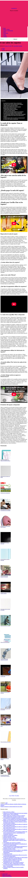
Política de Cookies (6, 875)
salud (6, 802)
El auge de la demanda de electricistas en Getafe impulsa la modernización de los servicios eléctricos (15, 858)
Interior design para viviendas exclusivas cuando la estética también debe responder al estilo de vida (14, 816)
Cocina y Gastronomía (8, 30)
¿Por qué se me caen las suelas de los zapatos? (13, 104)
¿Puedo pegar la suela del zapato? (10, 105)
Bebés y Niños (6, 29)
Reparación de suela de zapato (9, 108)
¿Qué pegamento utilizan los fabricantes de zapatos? (14, 114)
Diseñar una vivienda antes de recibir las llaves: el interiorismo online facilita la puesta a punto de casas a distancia (14, 840)
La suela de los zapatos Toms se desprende (12, 103)
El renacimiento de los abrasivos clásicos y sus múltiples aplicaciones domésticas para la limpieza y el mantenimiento (15, 851)
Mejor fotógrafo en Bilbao (8, 812)
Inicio (4, 28)
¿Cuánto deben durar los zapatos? (10, 109)
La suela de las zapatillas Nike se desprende (12, 113)
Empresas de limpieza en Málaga (10, 835)
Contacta (5, 36)
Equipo (4, 35)
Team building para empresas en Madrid (11, 842)
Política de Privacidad (7, 876)
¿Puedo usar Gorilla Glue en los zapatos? (12, 106)
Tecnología (5, 33)
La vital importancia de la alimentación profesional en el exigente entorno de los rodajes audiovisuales (15, 847)
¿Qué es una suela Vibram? (9, 110)
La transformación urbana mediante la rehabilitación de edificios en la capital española (15, 844)
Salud (4, 31)
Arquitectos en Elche (7, 853)
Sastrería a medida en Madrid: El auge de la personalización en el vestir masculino (12, 860)
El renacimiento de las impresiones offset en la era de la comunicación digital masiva (15, 855)
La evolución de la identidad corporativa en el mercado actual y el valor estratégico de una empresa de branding (15, 818)
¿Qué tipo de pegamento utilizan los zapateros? (13, 111)
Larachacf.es (14, 8)
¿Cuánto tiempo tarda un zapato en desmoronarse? (14, 117)
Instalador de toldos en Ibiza (9, 848)
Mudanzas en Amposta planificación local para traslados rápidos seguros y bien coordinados (15, 814)
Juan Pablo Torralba (18, 46)
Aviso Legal (4, 873)
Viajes (4, 34)
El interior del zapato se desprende (10, 119)
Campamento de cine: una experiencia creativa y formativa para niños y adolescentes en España (13, 863)
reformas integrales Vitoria (9, 836)
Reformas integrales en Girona (9, 837)
